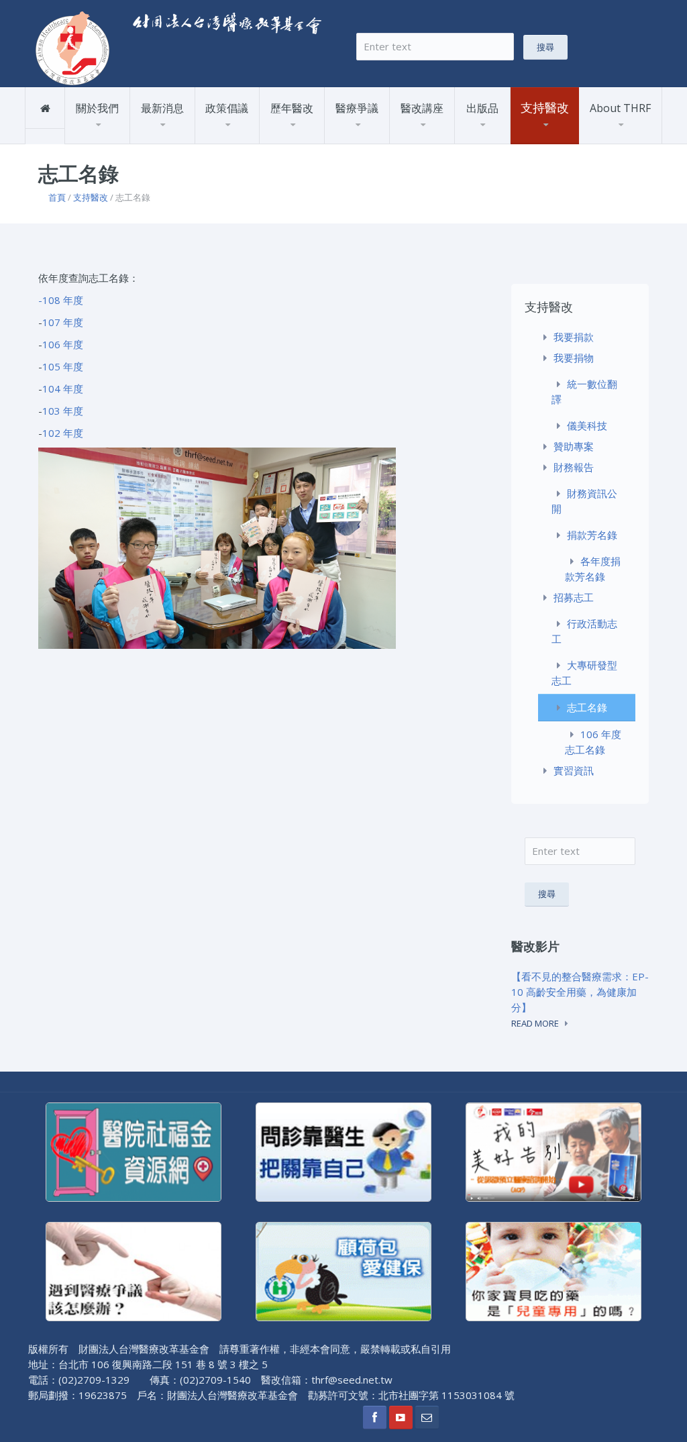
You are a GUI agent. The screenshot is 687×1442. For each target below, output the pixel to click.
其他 (154, 139)
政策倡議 (226, 108)
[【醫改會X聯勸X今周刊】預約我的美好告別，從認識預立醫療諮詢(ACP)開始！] (553, 1150)
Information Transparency (497, 136)
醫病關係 (255, 137)
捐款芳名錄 (592, 535)
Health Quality (486, 137)
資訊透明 (319, 137)
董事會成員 (103, 139)
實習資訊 (573, 770)
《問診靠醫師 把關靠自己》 (509, 134)
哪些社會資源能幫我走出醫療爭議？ (380, 134)
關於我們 (97, 108)
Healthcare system (476, 139)
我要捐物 (544, 140)
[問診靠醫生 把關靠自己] (343, 1150)
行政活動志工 (584, 631)
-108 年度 (60, 300)
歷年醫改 (291, 108)
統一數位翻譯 (584, 391)
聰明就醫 (448, 137)
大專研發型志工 (584, 672)
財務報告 (570, 137)
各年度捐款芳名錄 (593, 568)
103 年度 (62, 410)
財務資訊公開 (584, 500)
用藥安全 (293, 139)
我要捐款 (544, 143)
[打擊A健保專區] (343, 1270)
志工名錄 (587, 707)
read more (535, 1023)
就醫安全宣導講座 (439, 138)
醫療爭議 (356, 108)
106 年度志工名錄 (593, 741)
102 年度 (62, 433)
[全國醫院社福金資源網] (133, 1150)
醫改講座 (422, 108)
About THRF (620, 108)
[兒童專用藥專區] (553, 1270)
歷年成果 (125, 137)
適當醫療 (228, 139)
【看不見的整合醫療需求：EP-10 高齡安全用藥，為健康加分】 (580, 992)
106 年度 (62, 344)
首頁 (57, 197)
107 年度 (62, 322)
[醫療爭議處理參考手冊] (133, 1270)
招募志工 (573, 597)
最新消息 (162, 108)
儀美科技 (587, 425)
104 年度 (62, 388)
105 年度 (62, 366)
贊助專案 (544, 139)
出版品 (482, 108)
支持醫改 (90, 197)
